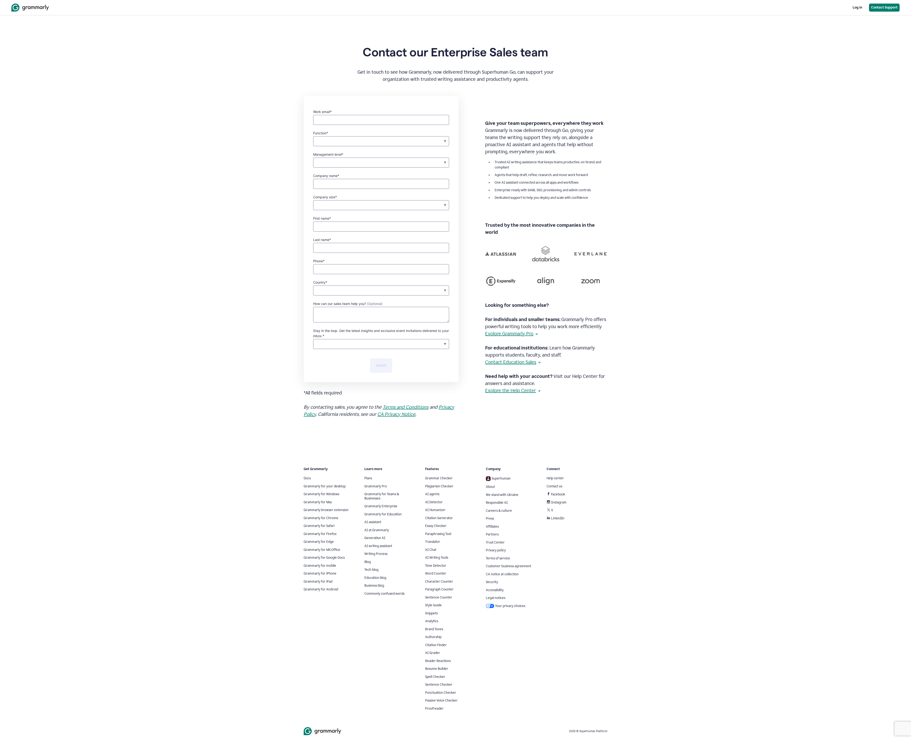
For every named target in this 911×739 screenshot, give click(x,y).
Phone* (319, 261)
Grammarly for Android (321, 589)
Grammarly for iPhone (320, 573)
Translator (432, 542)
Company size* (325, 197)
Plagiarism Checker (439, 486)
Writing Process (375, 554)
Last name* (322, 240)
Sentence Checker (438, 685)
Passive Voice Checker (441, 700)
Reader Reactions (438, 661)
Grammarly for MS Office (322, 550)
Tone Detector (435, 566)
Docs (307, 478)
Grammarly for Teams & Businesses (381, 496)
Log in (857, 7)
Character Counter (439, 582)
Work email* (322, 112)
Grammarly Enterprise (380, 506)
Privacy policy (496, 550)
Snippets (431, 613)
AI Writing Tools (436, 558)
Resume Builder (436, 669)
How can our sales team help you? (347, 304)
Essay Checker (435, 526)
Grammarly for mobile (320, 566)
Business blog (374, 586)
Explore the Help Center (510, 390)
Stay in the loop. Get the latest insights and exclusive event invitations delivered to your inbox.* (381, 333)
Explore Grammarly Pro (509, 333)
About (490, 487)
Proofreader (434, 709)
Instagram (559, 502)
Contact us (554, 486)
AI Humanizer (435, 510)
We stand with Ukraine (502, 495)
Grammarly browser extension (326, 510)
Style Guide (433, 605)
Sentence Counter (438, 597)
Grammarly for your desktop (325, 486)
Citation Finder (436, 645)
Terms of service (498, 558)
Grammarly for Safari (319, 526)
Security (492, 582)
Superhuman (501, 478)
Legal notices (495, 598)
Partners (492, 534)
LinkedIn (557, 518)
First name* (322, 218)
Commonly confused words (384, 594)
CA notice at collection (502, 574)
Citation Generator (439, 518)
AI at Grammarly (376, 530)
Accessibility (495, 590)
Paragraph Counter (439, 589)
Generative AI (374, 538)
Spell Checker (435, 677)
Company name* (326, 176)
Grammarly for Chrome (321, 518)
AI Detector (434, 502)
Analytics (431, 621)
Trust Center (495, 542)
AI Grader (432, 653)
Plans (368, 478)
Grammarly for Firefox (320, 534)
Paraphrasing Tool (438, 534)
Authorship (433, 637)
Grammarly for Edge (319, 542)
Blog (367, 562)
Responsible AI (497, 503)
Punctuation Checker (440, 693)
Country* (320, 282)
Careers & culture (499, 511)
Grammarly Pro (375, 486)
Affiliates (492, 527)
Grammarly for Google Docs (324, 558)
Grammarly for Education (383, 514)
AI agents (432, 494)
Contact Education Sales (510, 362)
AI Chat (430, 550)
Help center (555, 478)
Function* (320, 133)
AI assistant (372, 522)
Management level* (328, 154)
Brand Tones (434, 629)
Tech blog (371, 570)
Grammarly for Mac (318, 502)
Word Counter (435, 573)
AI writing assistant (378, 546)
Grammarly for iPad (318, 582)
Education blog (375, 578)
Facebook (558, 494)
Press (490, 519)
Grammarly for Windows (321, 494)
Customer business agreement (508, 566)
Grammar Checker (439, 478)
